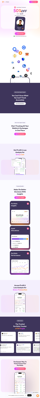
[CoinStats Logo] (5, 2)
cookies (12, 395)
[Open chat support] (37, 395)
